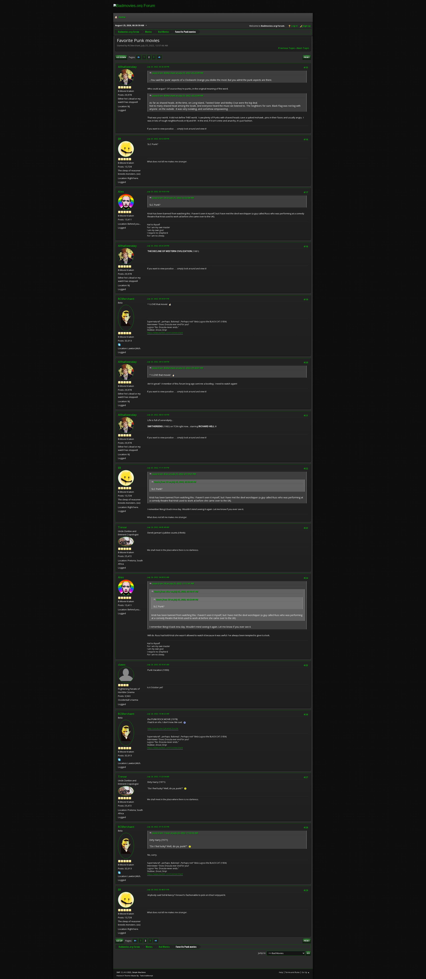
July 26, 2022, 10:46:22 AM (158, 713)
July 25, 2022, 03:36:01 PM (158, 299)
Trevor (122, 527)
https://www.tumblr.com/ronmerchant (165, 332)
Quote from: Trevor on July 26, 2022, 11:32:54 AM (175, 833)
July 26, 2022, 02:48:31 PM (158, 889)
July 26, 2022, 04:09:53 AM (158, 577)
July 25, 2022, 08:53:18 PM (158, 415)
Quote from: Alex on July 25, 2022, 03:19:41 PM (174, 474)
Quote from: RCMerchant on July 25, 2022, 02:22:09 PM (177, 73)
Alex (121, 192)
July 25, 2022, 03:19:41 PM (158, 191)
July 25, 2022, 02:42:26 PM (158, 67)
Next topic (303, 48)
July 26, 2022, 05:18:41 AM (158, 664)
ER (119, 139)
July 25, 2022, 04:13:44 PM (158, 361)
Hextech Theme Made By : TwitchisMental (134, 975)
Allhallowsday (127, 67)
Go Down (121, 57)
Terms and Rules (292, 972)
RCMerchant (126, 299)
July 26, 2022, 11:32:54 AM (158, 776)
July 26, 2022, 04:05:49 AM (158, 527)
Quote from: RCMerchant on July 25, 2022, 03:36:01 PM (177, 368)
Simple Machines (139, 972)
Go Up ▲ (306, 972)
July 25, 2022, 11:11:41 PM (158, 467)
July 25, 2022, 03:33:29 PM (158, 245)
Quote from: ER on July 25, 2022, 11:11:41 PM (173, 583)
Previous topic (286, 48)
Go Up (119, 941)
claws (121, 664)
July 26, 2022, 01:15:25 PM (158, 827)
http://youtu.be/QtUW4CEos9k (162, 728)
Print (307, 57)
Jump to (261, 953)
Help (281, 972)
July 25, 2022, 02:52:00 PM (158, 139)
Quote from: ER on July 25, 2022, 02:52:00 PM (173, 197)
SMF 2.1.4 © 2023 (123, 972)
